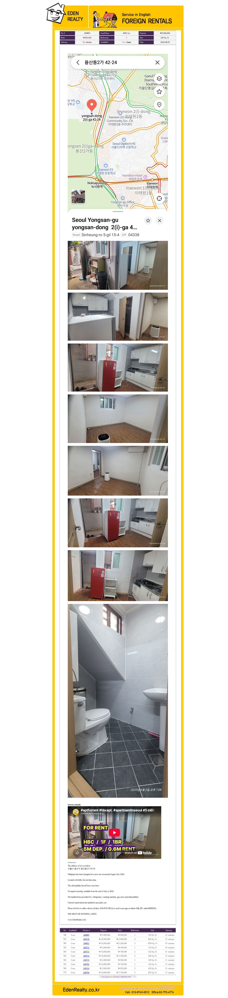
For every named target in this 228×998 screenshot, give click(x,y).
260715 (86, 952)
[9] (125, 977)
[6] (117, 977)
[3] (108, 977)
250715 (86, 960)
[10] (129, 977)
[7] (120, 977)
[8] (123, 977)
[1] (103, 977)
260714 (86, 956)
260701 (86, 964)
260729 (86, 939)
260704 (86, 972)
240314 (86, 968)
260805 (86, 935)
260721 (86, 947)
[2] (105, 977)
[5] (114, 977)
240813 (86, 943)
